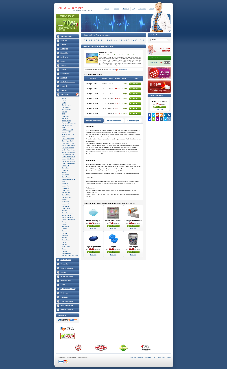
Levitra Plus (66, 190)
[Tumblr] (161, 119)
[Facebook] (149, 115)
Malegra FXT (66, 127)
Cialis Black (66, 240)
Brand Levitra (66, 109)
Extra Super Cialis (68, 141)
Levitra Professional (68, 157)
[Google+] (157, 115)
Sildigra (64, 224)
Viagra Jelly (66, 204)
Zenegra (64, 211)
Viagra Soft (65, 166)
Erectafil (64, 244)
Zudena (64, 238)
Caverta (64, 229)
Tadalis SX (65, 202)
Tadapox (65, 136)
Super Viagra (66, 193)
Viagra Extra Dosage (68, 159)
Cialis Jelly (65, 206)
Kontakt (151, 8)
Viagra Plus (65, 186)
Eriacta (64, 242)
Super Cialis (66, 195)
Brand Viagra (66, 105)
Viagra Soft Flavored (68, 220)
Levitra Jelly (66, 208)
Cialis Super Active (68, 148)
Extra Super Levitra (68, 143)
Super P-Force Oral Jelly (70, 256)
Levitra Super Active (68, 150)
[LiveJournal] (169, 119)
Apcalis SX (65, 226)
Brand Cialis (66, 107)
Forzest (64, 233)
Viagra (64, 98)
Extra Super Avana (68, 179)
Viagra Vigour (66, 215)
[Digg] (169, 115)
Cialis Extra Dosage (68, 161)
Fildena (64, 231)
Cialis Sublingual (67, 213)
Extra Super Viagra (68, 139)
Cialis (64, 100)
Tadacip (64, 181)
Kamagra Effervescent (69, 123)
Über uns (106, 8)
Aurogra (64, 251)
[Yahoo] (157, 119)
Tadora (64, 249)
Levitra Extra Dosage (68, 163)
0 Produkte (153, 62)
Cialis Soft (65, 168)
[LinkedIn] (165, 115)
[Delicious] (149, 119)
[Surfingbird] (165, 119)
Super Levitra (66, 197)
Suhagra (65, 222)
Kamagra (65, 118)
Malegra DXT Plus (68, 134)
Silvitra (64, 114)
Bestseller (116, 8)
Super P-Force (66, 253)
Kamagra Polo (66, 121)
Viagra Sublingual (68, 217)
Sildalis (64, 112)
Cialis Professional (68, 154)
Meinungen (126, 8)
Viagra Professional (68, 152)
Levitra (64, 103)
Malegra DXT (66, 132)
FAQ (133, 8)
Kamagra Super (67, 125)
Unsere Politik (142, 8)
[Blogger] (161, 115)
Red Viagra (65, 188)
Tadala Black (66, 247)
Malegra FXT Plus (67, 130)
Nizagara (65, 184)
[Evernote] (153, 119)
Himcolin (65, 235)
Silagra (64, 199)
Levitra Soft (65, 170)
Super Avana (66, 177)
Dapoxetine (65, 116)
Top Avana (65, 175)
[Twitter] (153, 115)
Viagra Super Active (68, 145)
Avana (64, 172)
